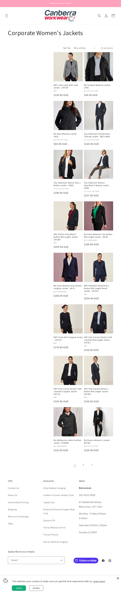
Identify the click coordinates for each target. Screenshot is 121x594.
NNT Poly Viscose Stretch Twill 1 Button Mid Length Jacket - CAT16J (98, 340)
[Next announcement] (114, 3)
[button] (6, 15)
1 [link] (74, 464)
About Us (12, 495)
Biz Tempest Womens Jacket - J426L (97, 86)
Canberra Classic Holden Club (58, 495)
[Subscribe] (61, 560)
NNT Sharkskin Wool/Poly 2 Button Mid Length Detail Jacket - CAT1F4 (96, 288)
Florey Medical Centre (54, 527)
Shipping (12, 509)
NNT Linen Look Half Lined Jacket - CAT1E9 (66, 86)
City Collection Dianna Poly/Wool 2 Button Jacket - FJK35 (97, 185)
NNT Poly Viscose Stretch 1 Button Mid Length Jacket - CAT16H (96, 391)
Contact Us (13, 488)
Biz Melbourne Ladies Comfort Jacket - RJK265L (67, 441)
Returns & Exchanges (18, 516)
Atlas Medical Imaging (54, 488)
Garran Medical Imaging (55, 541)
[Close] (117, 578)
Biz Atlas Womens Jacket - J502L (66, 135)
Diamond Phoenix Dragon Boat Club (59, 511)
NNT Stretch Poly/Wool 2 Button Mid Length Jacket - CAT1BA (66, 237)
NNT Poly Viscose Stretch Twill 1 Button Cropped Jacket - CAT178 (68, 391)
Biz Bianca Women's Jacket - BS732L (97, 441)
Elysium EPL (49, 520)
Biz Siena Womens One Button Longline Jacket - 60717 (68, 287)
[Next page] (91, 464)
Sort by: (67, 48)
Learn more (99, 581)
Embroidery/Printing (18, 502)
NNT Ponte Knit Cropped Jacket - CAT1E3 (68, 338)
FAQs (10, 523)
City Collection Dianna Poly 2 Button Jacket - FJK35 (67, 184)
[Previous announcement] (6, 3)
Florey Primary (50, 534)
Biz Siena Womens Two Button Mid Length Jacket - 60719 (98, 235)
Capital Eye (49, 502)
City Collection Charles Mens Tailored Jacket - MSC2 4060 (97, 135)
